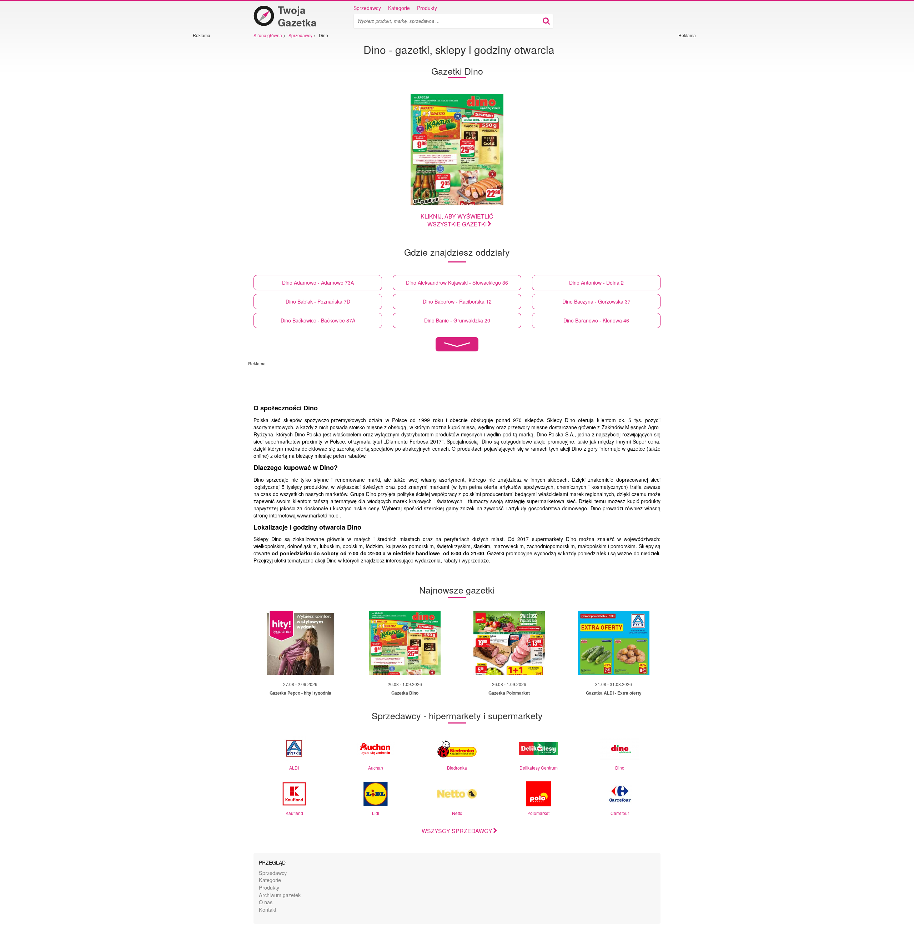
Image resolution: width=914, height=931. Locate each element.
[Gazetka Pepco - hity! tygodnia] (300, 643)
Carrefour (620, 813)
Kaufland (294, 813)
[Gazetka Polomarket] (509, 643)
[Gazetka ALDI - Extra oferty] (613, 643)
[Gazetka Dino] (457, 149)
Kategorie (399, 7)
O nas (265, 902)
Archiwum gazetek (280, 895)
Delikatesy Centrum (538, 768)
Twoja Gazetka (297, 16)
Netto (457, 813)
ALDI (294, 768)
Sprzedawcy (367, 7)
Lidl (375, 813)
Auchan (375, 768)
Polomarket (538, 813)
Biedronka (457, 768)
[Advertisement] (214, 145)
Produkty (427, 7)
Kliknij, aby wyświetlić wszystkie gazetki (457, 220)
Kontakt (267, 909)
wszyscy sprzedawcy (457, 831)
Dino (619, 768)
